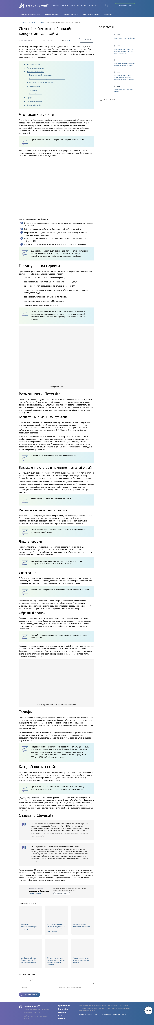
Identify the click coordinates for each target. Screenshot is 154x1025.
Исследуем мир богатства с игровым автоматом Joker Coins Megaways (124, 51)
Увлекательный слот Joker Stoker (123, 91)
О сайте (61, 1015)
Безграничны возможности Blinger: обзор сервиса (29, 926)
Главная (23, 22)
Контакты (62, 1012)
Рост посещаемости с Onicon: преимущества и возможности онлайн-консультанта (56, 927)
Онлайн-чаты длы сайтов (36, 22)
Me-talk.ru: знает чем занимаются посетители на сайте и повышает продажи (56, 961)
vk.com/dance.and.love (62, 893)
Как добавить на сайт (35, 101)
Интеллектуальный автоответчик (41, 82)
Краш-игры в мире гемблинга (124, 38)
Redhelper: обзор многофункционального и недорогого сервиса (82, 926)
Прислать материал (125, 5)
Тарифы (29, 98)
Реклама (61, 1019)
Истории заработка (52, 14)
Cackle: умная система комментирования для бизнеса (81, 960)
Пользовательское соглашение (88, 1014)
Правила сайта (64, 1006)
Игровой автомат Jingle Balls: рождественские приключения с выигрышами (124, 77)
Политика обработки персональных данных (113, 1014)
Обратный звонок (35, 94)
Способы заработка (71, 14)
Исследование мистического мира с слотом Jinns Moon (124, 64)
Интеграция (33, 90)
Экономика (108, 14)
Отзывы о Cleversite (34, 105)
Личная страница (35, 893)
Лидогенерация (34, 86)
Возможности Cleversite (35, 72)
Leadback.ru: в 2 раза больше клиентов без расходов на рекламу (28, 960)
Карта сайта (63, 1009)
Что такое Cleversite (34, 64)
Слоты (118, 34)
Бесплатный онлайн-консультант (40, 75)
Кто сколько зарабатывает (30, 14)
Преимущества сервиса (35, 68)
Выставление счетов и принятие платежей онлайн (47, 79)
